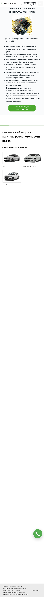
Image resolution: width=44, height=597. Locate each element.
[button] (40, 3)
